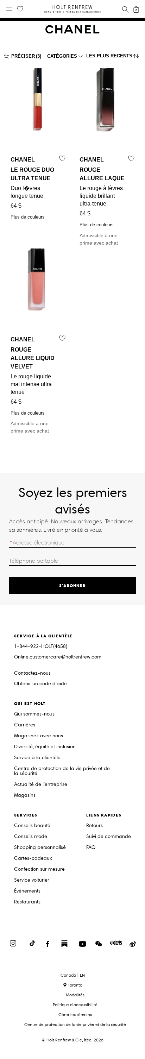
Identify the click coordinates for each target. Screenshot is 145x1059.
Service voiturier (31, 880)
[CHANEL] (72, 32)
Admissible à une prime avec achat (102, 201)
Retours (94, 825)
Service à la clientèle (37, 758)
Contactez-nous (32, 673)
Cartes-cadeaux (33, 858)
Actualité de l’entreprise (40, 784)
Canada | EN (73, 975)
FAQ (90, 847)
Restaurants (27, 902)
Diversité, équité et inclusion (45, 747)
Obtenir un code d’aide (40, 684)
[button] (113, 58)
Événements (27, 891)
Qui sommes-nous (34, 714)
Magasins (25, 795)
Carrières (24, 725)
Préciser (23, 56)
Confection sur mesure (39, 869)
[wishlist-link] (20, 9)
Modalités (75, 994)
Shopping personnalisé (40, 847)
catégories (62, 56)
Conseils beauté (32, 825)
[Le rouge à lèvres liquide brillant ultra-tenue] (107, 103)
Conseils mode (30, 836)
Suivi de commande (108, 836)
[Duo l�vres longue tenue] (38, 103)
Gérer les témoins (75, 1014)
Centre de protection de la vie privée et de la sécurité (62, 771)
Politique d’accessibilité (75, 1004)
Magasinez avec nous (38, 736)
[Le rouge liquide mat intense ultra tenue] (38, 283)
